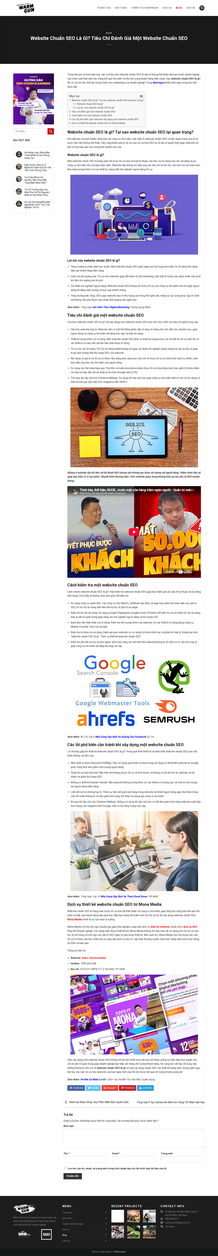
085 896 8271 (172, 1219)
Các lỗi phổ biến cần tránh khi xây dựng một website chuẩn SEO (105, 119)
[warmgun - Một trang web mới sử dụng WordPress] (29, 8)
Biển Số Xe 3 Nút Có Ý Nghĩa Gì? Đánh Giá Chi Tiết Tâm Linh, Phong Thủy (37, 168)
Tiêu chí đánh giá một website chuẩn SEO (93, 111)
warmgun (170, 1226)
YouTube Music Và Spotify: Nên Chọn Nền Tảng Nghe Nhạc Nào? (35, 180)
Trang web (167, 1153)
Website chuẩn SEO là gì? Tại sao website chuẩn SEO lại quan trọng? (108, 100)
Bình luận (69, 1126)
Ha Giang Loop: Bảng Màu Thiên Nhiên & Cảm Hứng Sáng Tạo (37, 155)
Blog (109, 33)
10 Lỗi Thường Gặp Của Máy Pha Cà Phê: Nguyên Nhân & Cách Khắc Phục (36, 192)
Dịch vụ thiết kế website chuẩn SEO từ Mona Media (98, 123)
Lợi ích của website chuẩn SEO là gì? (96, 107)
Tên (67, 1153)
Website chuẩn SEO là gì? (90, 104)
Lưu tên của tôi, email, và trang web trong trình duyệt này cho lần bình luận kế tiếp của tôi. (117, 1168)
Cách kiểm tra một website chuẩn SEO (92, 115)
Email (116, 1153)
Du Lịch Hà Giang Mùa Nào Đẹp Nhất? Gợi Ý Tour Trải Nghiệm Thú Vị (37, 205)
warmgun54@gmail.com (177, 1222)
